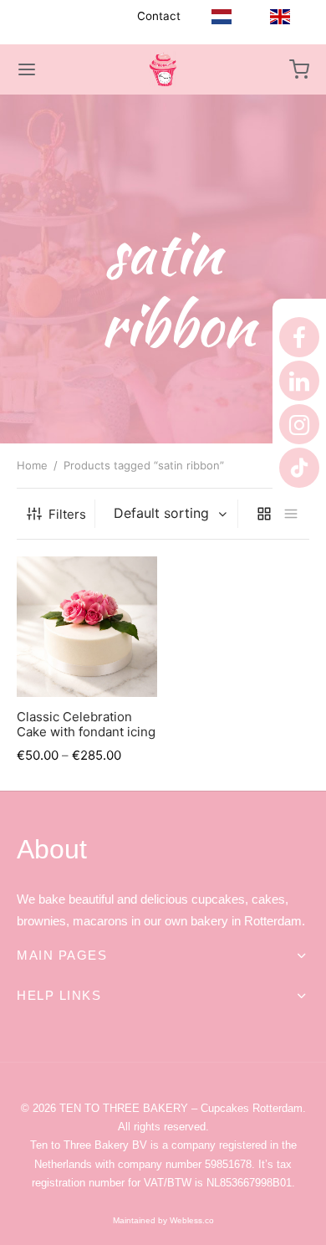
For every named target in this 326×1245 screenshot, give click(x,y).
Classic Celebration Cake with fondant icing (86, 723)
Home (32, 465)
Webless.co (190, 1220)
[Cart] (299, 69)
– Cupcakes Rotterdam (181, 1108)
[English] (280, 16)
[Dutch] (221, 16)
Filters (67, 514)
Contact (159, 16)
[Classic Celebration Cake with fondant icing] (87, 626)
